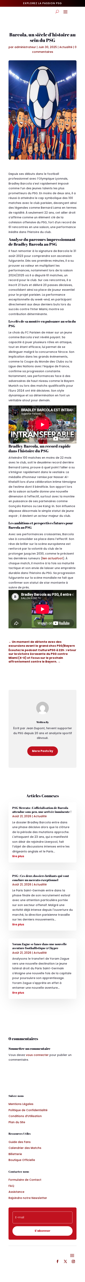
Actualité (65, 47)
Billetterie (15, 1154)
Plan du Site (16, 1122)
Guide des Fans (19, 1142)
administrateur (25, 47)
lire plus (18, 856)
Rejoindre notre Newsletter (27, 1198)
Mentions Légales (20, 1104)
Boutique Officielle (21, 1160)
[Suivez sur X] (65, 1261)
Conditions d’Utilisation (25, 1116)
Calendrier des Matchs (24, 1148)
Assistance (16, 1192)
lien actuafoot (52, 558)
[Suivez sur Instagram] (73, 1261)
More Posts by (42, 751)
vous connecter (37, 1055)
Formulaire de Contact (24, 1180)
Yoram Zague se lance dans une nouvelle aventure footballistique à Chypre (39, 946)
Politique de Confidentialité (27, 1110)
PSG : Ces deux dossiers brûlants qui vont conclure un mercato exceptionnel (40, 878)
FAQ (11, 1186)
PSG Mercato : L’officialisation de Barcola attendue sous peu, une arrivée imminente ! (42, 810)
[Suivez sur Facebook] (57, 1261)
